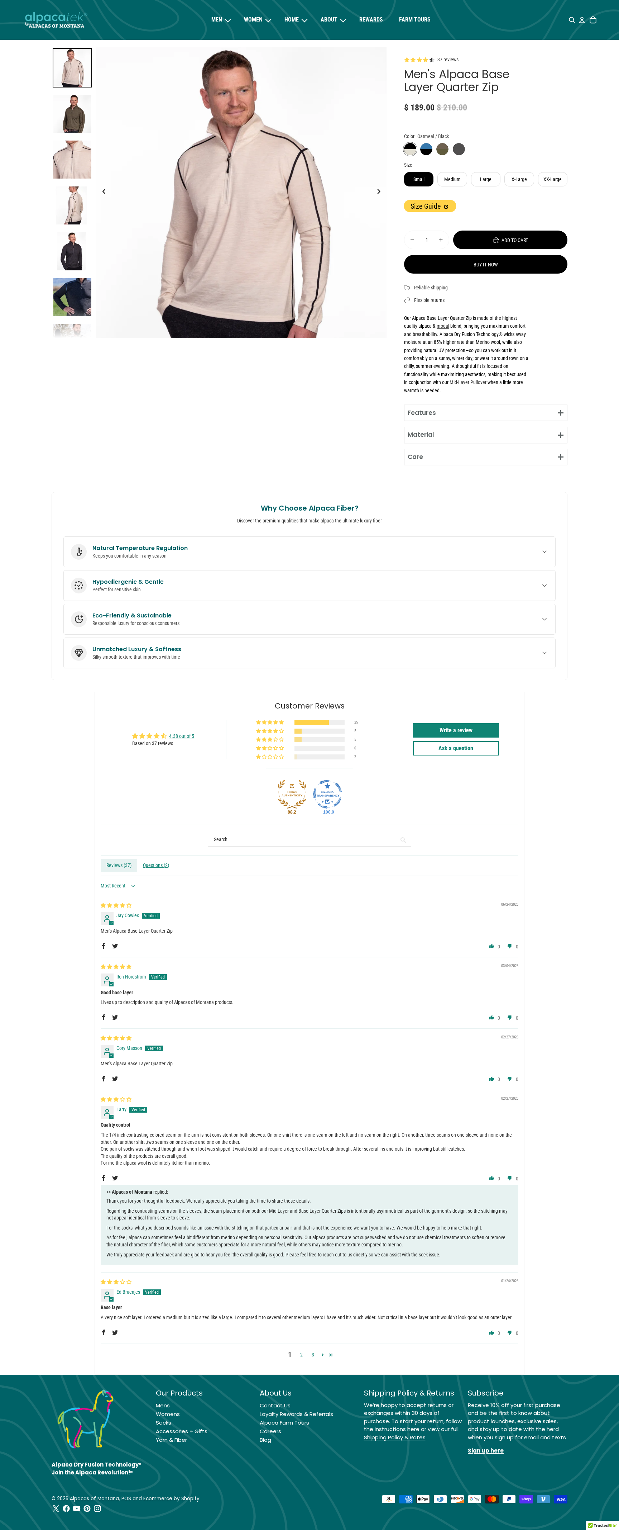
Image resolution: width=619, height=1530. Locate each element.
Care (415, 457)
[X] (56, 1508)
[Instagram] (97, 1508)
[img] (116, 905)
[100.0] (327, 794)
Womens (168, 1414)
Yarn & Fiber (171, 1440)
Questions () (156, 865)
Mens (163, 1405)
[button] (270, 722)
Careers (270, 1431)
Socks (163, 1422)
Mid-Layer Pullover (468, 382)
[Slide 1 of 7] (72, 67)
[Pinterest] (87, 1508)
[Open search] (571, 20)
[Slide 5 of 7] (72, 251)
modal (443, 326)
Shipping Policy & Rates (395, 1437)
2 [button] (301, 1355)
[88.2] (292, 794)
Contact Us (275, 1405)
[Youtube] (76, 1508)
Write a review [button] (456, 730)
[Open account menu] (582, 20)
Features (422, 412)
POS (126, 1498)
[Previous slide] (102, 192)
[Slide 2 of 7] (72, 113)
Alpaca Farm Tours (284, 1422)
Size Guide (426, 206)
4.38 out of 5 (181, 736)
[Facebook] (66, 1508)
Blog (265, 1440)
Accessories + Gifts (181, 1431)
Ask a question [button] (455, 748)
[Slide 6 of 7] (72, 297)
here (413, 1429)
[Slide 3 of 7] (72, 159)
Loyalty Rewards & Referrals (296, 1414)
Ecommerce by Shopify (171, 1498)
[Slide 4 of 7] (72, 205)
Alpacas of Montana (94, 1498)
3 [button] (313, 1355)
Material (421, 434)
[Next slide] (381, 192)
